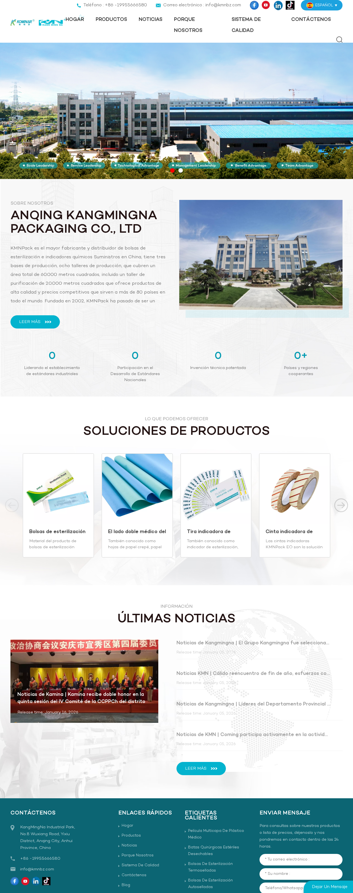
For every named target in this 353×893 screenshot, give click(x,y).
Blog (126, 885)
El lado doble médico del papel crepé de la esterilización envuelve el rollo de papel (136, 532)
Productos (111, 19)
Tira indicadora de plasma (207, 532)
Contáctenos (311, 19)
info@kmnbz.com (37, 869)
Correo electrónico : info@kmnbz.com (202, 5)
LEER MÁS (30, 322)
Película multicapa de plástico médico (216, 834)
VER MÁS (52, 551)
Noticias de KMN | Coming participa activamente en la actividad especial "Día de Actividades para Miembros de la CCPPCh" (253, 734)
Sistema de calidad (246, 25)
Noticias (150, 19)
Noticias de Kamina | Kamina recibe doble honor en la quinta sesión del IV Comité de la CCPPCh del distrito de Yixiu (81, 698)
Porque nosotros (188, 25)
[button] (172, 170)
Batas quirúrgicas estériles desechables (213, 851)
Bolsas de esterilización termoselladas (210, 867)
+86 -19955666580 (40, 858)
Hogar (75, 19)
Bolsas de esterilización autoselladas (56, 532)
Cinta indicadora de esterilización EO (288, 532)
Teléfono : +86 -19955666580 (115, 5)
